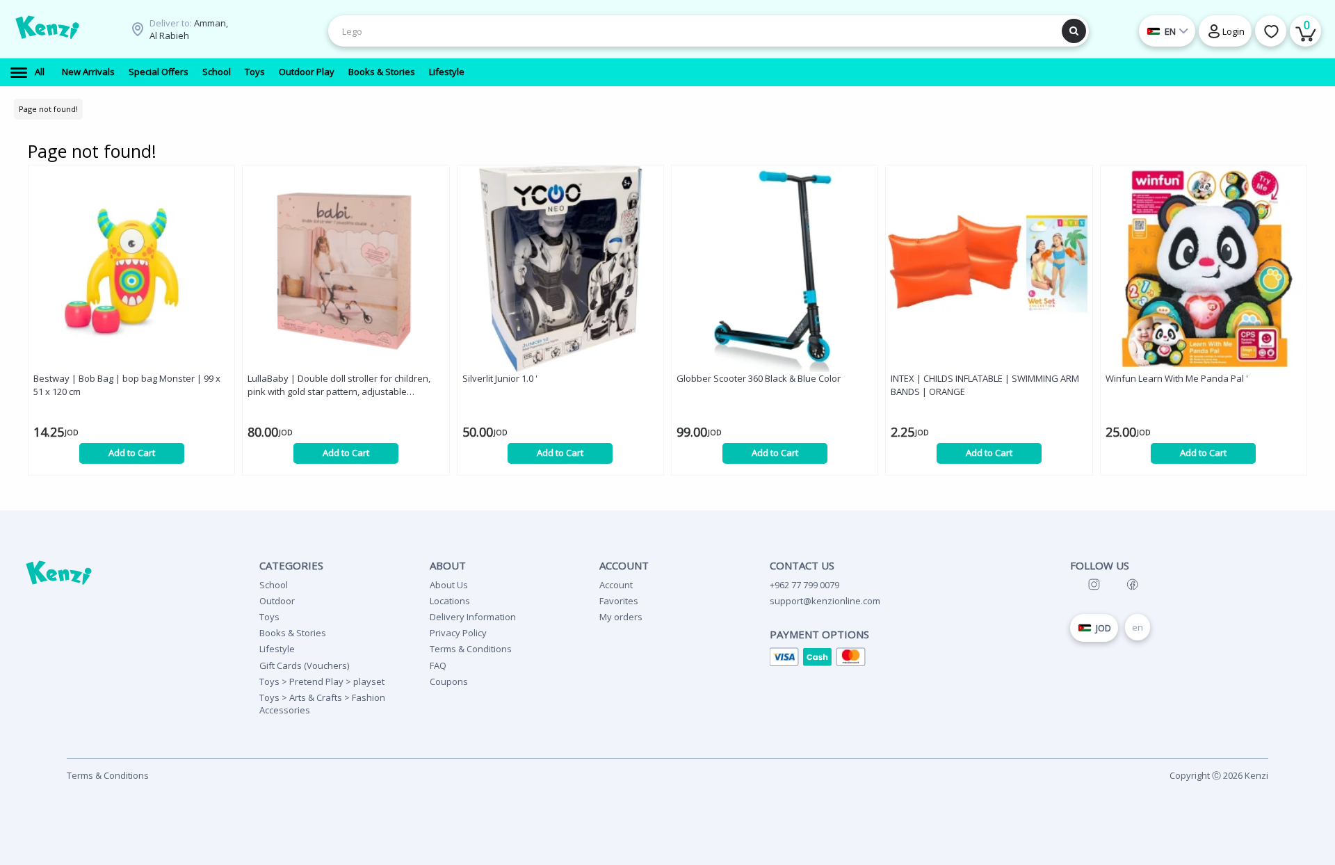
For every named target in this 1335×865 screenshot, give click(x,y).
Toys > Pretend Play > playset (322, 681)
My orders (620, 617)
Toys (269, 617)
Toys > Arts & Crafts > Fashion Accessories (322, 703)
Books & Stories (292, 632)
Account (616, 585)
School (273, 585)
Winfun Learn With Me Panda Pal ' (1177, 378)
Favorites (618, 601)
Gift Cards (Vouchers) (304, 665)
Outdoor (277, 601)
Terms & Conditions (471, 648)
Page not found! (48, 109)
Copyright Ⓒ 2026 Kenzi (1219, 775)
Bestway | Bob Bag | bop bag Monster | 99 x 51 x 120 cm (126, 385)
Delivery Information (473, 617)
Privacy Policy (458, 632)
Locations (450, 601)
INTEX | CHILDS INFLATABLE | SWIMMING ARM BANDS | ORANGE (985, 385)
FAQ (438, 665)
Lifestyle (277, 648)
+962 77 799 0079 (804, 585)
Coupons (449, 681)
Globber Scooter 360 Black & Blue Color (759, 378)
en (1137, 627)
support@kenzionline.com (825, 601)
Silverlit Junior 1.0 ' (499, 378)
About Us (449, 585)
